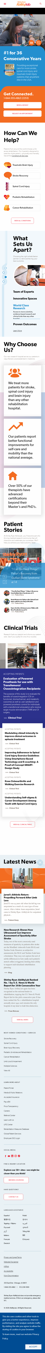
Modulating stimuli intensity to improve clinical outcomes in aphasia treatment (21, 736)
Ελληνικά (26, 1239)
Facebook (5, 1155)
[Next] (5, 582)
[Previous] (5, 576)
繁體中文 (7, 1219)
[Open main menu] (5, 4)
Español (6, 1215)
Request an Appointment (22, 113)
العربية (25, 1223)
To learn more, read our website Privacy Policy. (20, 1336)
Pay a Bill (7, 1102)
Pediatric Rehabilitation (23, 197)
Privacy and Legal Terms (13, 1257)
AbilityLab (24, 3)
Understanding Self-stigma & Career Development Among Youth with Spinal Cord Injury (21, 800)
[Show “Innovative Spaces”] (4, 273)
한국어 (25, 1219)
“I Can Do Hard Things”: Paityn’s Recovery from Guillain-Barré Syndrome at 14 (25, 576)
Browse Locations (16, 1180)
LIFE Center (8, 1125)
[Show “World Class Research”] (6, 277)
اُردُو (5, 1231)
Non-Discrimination (11, 1276)
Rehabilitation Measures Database (16, 1129)
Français (7, 1239)
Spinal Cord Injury (21, 186)
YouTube (8, 1155)
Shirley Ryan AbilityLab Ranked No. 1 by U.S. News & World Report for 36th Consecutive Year (22, 983)
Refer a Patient (22, 105)
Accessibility (8, 1271)
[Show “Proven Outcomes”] (4, 282)
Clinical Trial (14, 718)
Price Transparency (11, 1106)
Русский (7, 1227)
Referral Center (9, 1115)
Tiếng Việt (26, 1231)
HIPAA (6, 1266)
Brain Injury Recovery (12, 1048)
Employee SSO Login (12, 1138)
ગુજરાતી (25, 1227)
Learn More (17, 331)
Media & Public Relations (13, 1093)
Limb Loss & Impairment (13, 1061)
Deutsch (7, 1243)
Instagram (15, 1155)
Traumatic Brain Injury (23, 165)
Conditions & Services (20, 156)
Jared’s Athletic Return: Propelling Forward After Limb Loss (20, 898)
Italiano (6, 1235)
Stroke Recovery (20, 176)
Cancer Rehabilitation (23, 208)
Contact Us (13, 1197)
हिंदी (24, 1235)
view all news (22, 1020)
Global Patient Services (12, 1134)
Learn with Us (9, 1120)
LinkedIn (12, 1155)
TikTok (18, 1155)
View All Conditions (22, 221)
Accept (33, 1347)
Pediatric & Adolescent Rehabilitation (18, 1052)
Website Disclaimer (11, 1262)
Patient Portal (9, 1088)
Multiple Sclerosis (10, 1066)
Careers (7, 1111)
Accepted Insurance (11, 1097)
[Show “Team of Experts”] (6, 268)
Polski (25, 1215)
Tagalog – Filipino (10, 1223)
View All (7, 1071)
